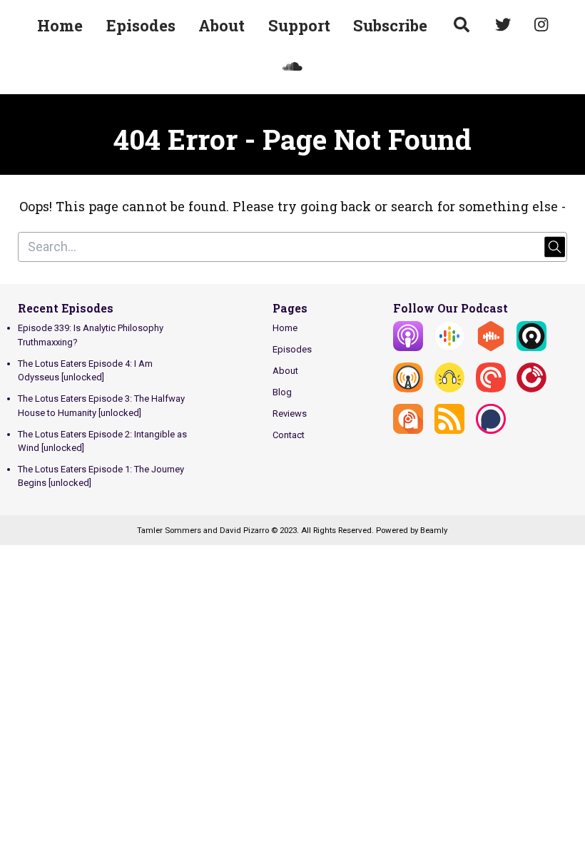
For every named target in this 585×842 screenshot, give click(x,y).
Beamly (433, 530)
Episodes (141, 25)
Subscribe (390, 25)
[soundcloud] (293, 68)
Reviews (290, 413)
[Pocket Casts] (491, 389)
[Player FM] (531, 389)
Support (299, 25)
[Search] (461, 26)
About (221, 25)
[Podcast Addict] (408, 430)
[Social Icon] (503, 26)
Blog (282, 392)
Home (60, 25)
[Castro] (531, 348)
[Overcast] (408, 389)
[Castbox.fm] (491, 348)
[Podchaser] (491, 430)
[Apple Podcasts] (408, 348)
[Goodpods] (449, 389)
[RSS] (449, 430)
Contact (289, 435)
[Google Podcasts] (449, 348)
